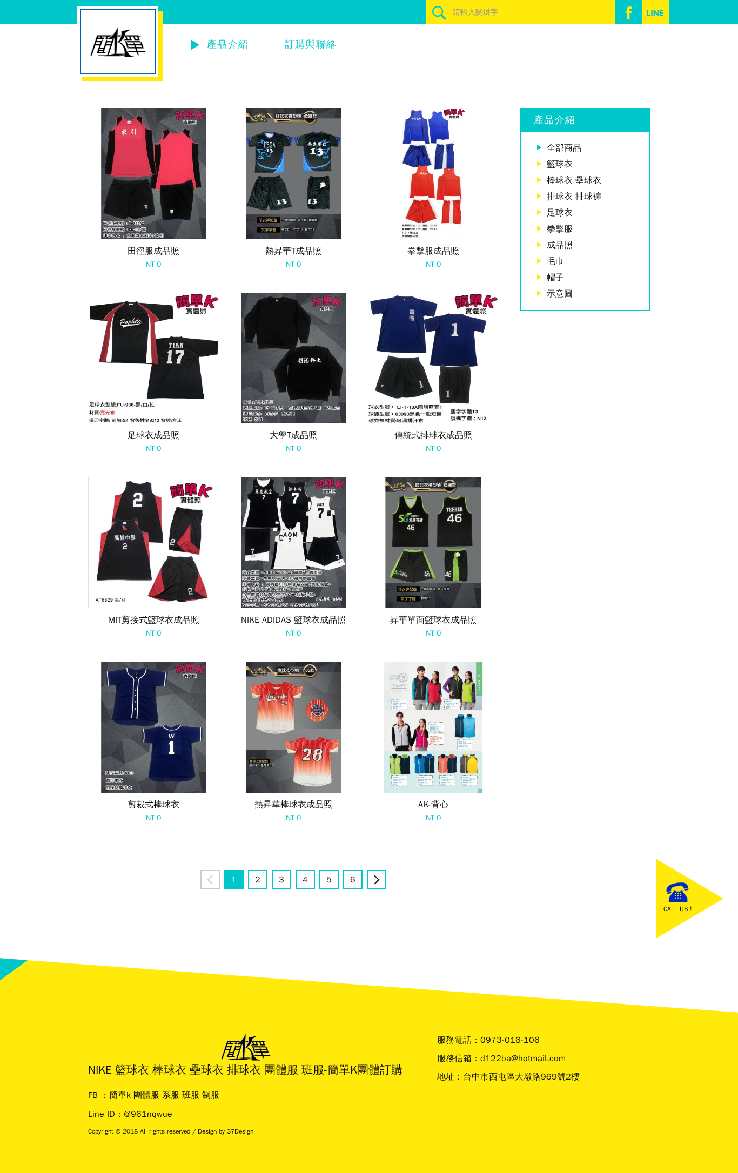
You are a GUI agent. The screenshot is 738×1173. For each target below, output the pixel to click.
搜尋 (439, 12)
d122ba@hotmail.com (523, 1058)
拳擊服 (560, 229)
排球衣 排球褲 (574, 196)
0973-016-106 (510, 1040)
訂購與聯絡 (311, 44)
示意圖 (560, 293)
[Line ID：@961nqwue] (655, 12)
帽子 (555, 277)
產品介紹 (228, 44)
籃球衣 (560, 164)
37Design (240, 1131)
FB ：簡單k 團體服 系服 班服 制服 (153, 1095)
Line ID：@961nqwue (130, 1114)
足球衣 (560, 212)
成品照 (560, 245)
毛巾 (555, 261)
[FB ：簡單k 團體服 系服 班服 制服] (628, 12)
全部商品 (564, 148)
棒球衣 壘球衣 (574, 180)
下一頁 (385, 879)
